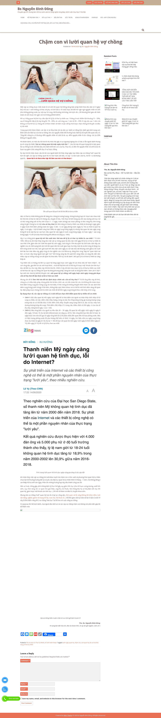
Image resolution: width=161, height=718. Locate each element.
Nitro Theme (68, 715)
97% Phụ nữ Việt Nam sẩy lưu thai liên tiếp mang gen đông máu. (130, 64)
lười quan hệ (85, 643)
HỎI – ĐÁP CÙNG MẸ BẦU (108, 17)
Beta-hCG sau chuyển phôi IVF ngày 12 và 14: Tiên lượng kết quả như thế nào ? (130, 122)
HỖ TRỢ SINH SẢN (112, 3)
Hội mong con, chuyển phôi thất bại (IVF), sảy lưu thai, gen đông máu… (45, 23)
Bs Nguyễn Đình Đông (35, 8)
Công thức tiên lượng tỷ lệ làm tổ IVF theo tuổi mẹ (130, 107)
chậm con (78, 643)
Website (24, 694)
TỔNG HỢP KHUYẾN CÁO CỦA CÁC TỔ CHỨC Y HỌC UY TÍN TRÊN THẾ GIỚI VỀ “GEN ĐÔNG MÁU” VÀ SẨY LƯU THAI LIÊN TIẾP (130, 95)
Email (23, 689)
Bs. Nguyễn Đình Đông (90, 46)
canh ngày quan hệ (68, 643)
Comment (25, 661)
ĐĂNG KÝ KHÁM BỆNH (82, 17)
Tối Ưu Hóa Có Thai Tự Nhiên (35, 643)
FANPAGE (95, 17)
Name (24, 684)
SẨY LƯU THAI (125, 3)
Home (89, 3)
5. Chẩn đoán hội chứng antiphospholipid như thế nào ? (130, 78)
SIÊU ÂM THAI (138, 3)
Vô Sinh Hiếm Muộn (51, 643)
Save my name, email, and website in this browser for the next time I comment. (53, 699)
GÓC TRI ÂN (98, 3)
